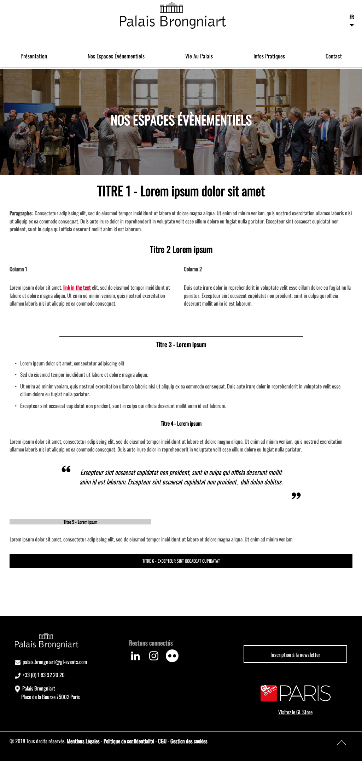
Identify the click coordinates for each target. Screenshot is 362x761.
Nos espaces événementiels (116, 56)
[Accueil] (173, 15)
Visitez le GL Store (295, 712)
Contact (334, 56)
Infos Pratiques (269, 56)
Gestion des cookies (189, 741)
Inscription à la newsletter (295, 654)
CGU (162, 741)
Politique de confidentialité (129, 741)
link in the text (77, 287)
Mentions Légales (83, 741)
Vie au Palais (199, 56)
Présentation (34, 56)
